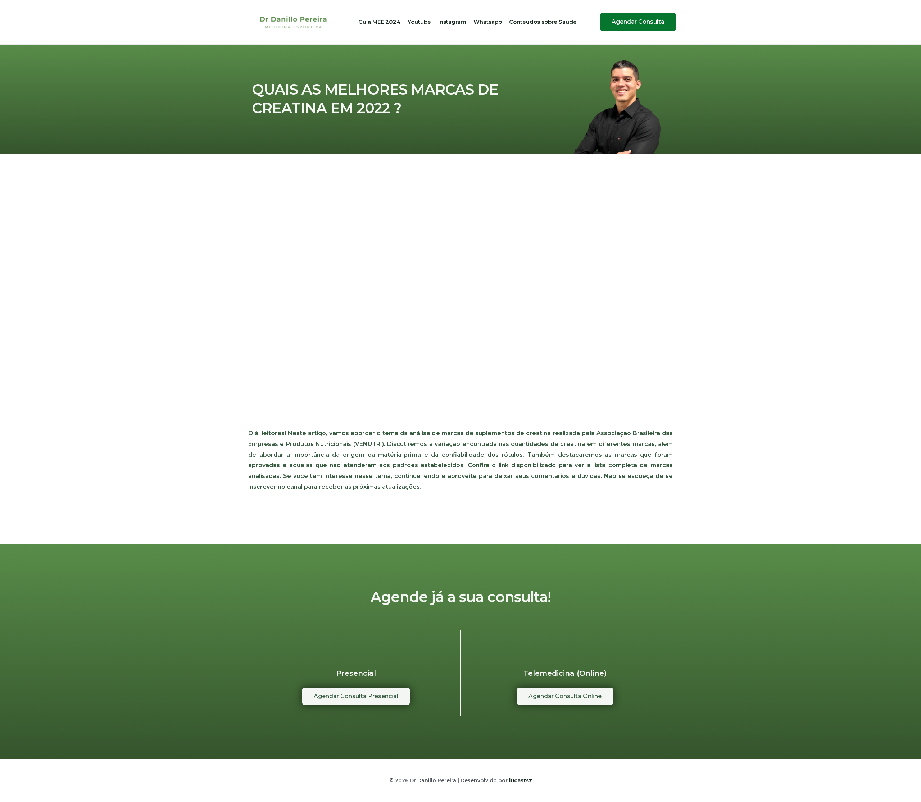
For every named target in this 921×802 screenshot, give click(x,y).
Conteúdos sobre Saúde (543, 21)
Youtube (419, 21)
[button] (638, 22)
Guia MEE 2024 (379, 21)
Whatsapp (487, 21)
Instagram (452, 21)
